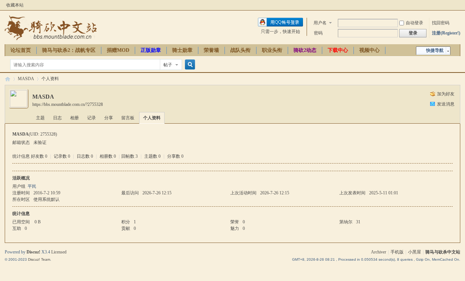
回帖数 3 (129, 156)
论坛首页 (21, 50)
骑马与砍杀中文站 (442, 252)
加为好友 (445, 93)
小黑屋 (414, 252)
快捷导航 (435, 50)
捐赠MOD (118, 50)
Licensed (58, 252)
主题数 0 (152, 156)
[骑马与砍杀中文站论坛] (51, 39)
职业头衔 (272, 50)
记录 (91, 117)
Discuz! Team (39, 259)
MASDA (26, 78)
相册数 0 (108, 156)
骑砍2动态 (305, 50)
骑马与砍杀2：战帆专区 (69, 50)
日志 (57, 117)
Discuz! (33, 252)
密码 (318, 33)
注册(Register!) (446, 33)
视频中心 (369, 50)
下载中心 (338, 50)
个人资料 (152, 117)
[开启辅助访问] (458, 5)
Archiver (378, 252)
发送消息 (445, 104)
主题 (40, 117)
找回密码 (440, 22)
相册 (74, 117)
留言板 (127, 117)
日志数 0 (85, 156)
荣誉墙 (211, 50)
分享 (108, 117)
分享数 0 (175, 156)
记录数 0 (62, 156)
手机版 (397, 252)
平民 (32, 186)
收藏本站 (15, 5)
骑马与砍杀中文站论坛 (8, 79)
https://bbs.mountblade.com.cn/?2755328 (67, 104)
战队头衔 (240, 50)
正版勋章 (151, 50)
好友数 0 (39, 156)
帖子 (167, 64)
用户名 (320, 22)
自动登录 (414, 22)
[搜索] (189, 65)
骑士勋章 (182, 50)
